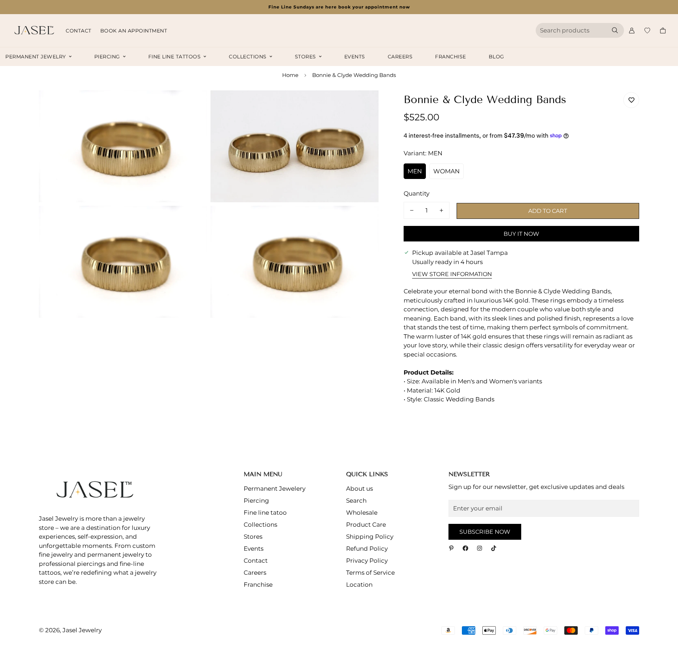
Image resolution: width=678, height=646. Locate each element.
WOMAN (446, 171)
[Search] (615, 30)
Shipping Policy (369, 536)
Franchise (450, 56)
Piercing (107, 56)
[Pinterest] (451, 548)
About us (359, 488)
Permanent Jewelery (274, 488)
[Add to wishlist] (631, 100)
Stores (305, 56)
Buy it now (521, 234)
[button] (663, 30)
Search (356, 500)
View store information (452, 274)
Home (290, 75)
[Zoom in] (194, 105)
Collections (248, 56)
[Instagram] (479, 548)
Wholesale (361, 512)
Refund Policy (367, 548)
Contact (78, 31)
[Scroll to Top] (664, 607)
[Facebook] (465, 548)
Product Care (366, 524)
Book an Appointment (133, 31)
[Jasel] (32, 30)
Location (359, 584)
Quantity (416, 193)
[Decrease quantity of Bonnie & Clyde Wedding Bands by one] (412, 210)
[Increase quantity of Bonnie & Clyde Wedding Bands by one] (441, 210)
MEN (415, 171)
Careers (400, 56)
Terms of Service (370, 572)
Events (354, 56)
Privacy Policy (367, 560)
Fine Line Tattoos (174, 56)
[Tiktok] (493, 548)
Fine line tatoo (265, 512)
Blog (496, 56)
